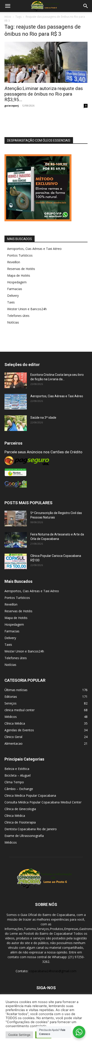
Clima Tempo (14, 782)
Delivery (13, 295)
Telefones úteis (18, 316)
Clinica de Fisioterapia (20, 822)
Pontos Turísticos (20, 255)
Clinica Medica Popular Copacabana (30, 795)
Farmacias (14, 289)
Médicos (10, 842)
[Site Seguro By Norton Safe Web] (46, 472)
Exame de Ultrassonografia (24, 836)
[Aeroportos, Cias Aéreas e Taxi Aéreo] (15, 402)
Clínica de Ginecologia (20, 809)
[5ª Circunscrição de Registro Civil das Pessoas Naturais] (15, 518)
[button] (7, 6)
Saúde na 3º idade (43, 417)
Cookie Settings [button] (19, 1035)
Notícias (13, 322)
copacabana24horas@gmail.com (52, 971)
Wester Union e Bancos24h (27, 309)
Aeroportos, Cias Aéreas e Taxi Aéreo (34, 249)
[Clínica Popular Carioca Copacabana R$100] (15, 561)
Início (7, 17)
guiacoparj (11, 105)
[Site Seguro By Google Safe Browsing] (46, 483)
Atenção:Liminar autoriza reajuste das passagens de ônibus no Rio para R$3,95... (43, 94)
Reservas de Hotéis (21, 269)
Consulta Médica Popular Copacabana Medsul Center (43, 802)
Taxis (11, 302)
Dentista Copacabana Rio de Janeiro (30, 829)
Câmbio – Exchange (18, 789)
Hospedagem (17, 282)
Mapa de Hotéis (18, 275)
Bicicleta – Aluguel (17, 775)
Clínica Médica (14, 815)
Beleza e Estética (16, 769)
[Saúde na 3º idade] (15, 423)
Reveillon (13, 262)
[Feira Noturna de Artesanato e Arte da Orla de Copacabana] (15, 540)
